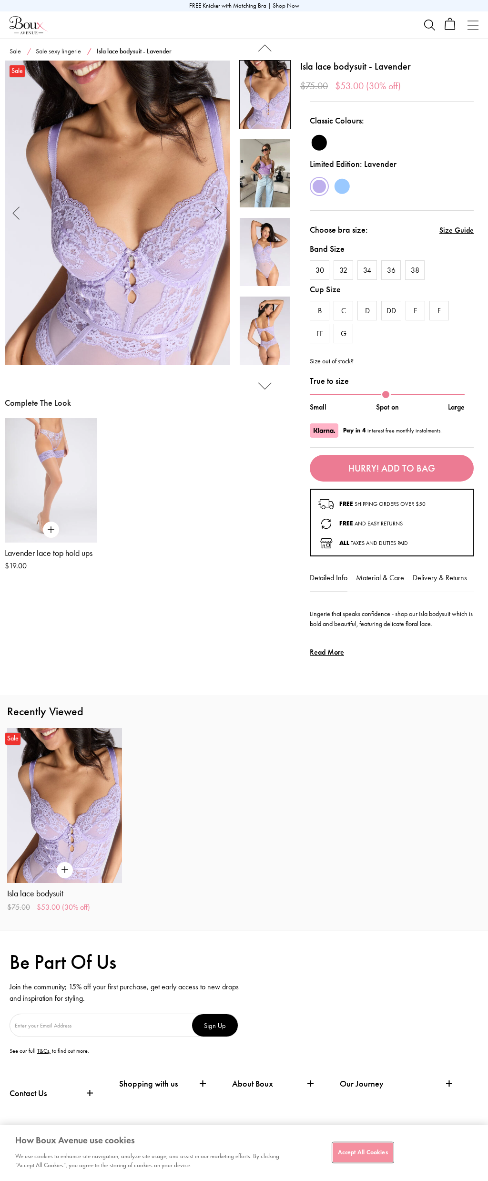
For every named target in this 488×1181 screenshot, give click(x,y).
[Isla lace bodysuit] (117, 213)
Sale (15, 51)
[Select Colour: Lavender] (319, 186)
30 (319, 270)
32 (343, 270)
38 (415, 270)
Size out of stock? (332, 361)
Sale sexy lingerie (58, 51)
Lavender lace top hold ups (48, 553)
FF (319, 333)
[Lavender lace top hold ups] (51, 480)
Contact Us (28, 1093)
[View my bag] (450, 28)
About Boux (252, 1084)
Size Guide (456, 230)
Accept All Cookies (362, 1152)
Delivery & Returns (440, 577)
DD (391, 310)
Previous (16, 212)
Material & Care (380, 577)
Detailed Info (328, 577)
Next (218, 212)
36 (391, 270)
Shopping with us (148, 1083)
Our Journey (362, 1084)
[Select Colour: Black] (319, 142)
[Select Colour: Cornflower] (342, 186)
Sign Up (215, 1025)
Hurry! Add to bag (391, 468)
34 (367, 270)
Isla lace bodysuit (35, 893)
